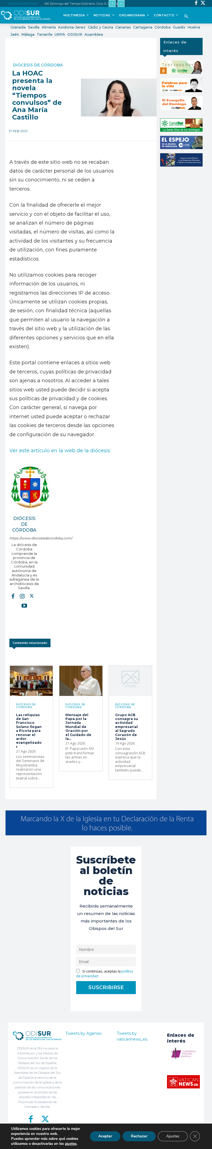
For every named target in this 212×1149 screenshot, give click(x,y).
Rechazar (139, 1136)
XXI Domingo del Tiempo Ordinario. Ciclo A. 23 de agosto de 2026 (90, 4)
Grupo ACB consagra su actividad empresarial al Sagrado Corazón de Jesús (126, 727)
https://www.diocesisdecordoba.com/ (24, 538)
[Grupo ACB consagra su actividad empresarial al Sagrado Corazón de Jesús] (130, 681)
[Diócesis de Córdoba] (30, 487)
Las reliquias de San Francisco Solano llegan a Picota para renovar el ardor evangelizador (29, 731)
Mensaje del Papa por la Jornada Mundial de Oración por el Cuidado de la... (78, 727)
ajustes (70, 1143)
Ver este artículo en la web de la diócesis (59, 451)
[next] (121, 3)
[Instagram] (22, 596)
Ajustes (172, 1136)
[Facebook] (196, 3)
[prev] (112, 3)
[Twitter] (203, 3)
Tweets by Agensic (83, 1033)
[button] (186, 16)
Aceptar (105, 1136)
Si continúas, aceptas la (104, 973)
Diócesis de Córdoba (38, 65)
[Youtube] (24, 605)
